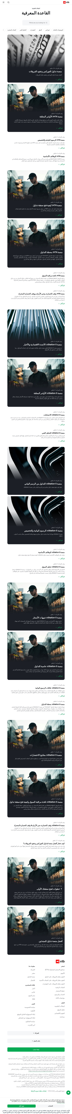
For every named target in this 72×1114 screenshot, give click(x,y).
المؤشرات (32, 30)
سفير (33, 973)
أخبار (33, 988)
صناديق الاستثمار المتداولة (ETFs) (55, 970)
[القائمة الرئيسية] (3, 2)
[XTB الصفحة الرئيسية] (67, 2)
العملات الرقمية (60, 987)
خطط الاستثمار (60, 991)
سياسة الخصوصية (30, 1007)
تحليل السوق (61, 1010)
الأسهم (63, 973)
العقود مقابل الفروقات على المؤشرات (53, 984)
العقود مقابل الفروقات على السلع (55, 977)
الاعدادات (50, 1106)
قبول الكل (21, 1106)
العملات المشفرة (12, 30)
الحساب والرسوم (60, 994)
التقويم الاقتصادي (60, 1013)
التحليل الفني (23, 30)
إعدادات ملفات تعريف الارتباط (38, 1091)
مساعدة (62, 1017)
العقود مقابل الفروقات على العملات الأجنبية (52, 980)
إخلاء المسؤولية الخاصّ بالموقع (26, 1014)
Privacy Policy (61, 1102)
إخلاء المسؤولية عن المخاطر (26, 1018)
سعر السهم (31, 995)
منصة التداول (31, 977)
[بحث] (8, 2)
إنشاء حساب (36, 1049)
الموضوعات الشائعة (58, 30)
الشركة (33, 970)
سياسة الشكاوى (30, 1021)
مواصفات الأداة (60, 998)
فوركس (47, 30)
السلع (40, 30)
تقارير (33, 992)
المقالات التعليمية (60, 1006)
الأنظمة (33, 1011)
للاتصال (33, 980)
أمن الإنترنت (31, 1025)
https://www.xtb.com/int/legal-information (41, 1071)
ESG (33, 999)
